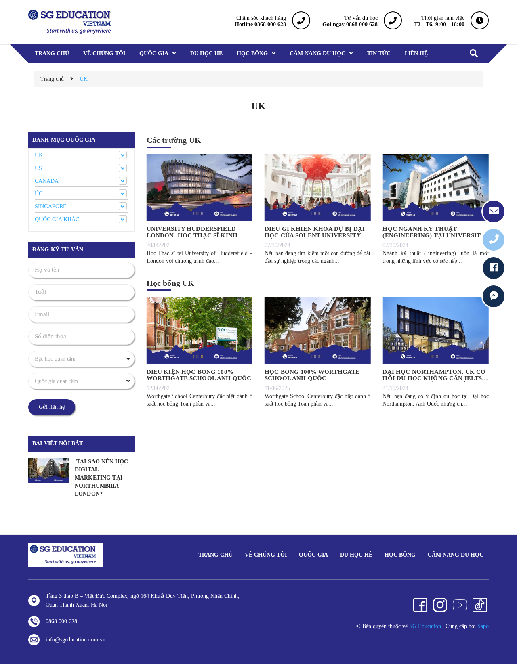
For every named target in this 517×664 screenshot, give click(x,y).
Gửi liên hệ (52, 407)
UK (39, 155)
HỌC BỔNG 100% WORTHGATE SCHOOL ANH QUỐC (312, 375)
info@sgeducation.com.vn (75, 640)
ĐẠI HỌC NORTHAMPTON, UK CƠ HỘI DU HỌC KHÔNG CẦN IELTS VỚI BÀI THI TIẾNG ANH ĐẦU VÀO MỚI (435, 382)
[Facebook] (420, 605)
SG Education (425, 626)
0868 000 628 (61, 621)
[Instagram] (440, 605)
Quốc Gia (313, 555)
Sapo (483, 626)
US (38, 168)
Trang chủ (215, 555)
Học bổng (400, 555)
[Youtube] (460, 605)
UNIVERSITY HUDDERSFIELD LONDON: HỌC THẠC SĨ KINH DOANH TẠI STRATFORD (192, 235)
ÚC (38, 194)
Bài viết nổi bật (57, 443)
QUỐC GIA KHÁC (57, 219)
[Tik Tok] (480, 605)
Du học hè (356, 555)
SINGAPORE (51, 206)
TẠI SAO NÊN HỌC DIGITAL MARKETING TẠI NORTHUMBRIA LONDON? (101, 478)
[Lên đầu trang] (501, 638)
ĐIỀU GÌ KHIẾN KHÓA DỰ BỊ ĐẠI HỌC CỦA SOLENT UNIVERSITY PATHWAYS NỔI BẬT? (315, 235)
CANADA (47, 181)
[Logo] (65, 554)
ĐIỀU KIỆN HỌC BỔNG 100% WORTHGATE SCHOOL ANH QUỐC (199, 375)
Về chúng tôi (266, 555)
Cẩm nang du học (455, 555)
